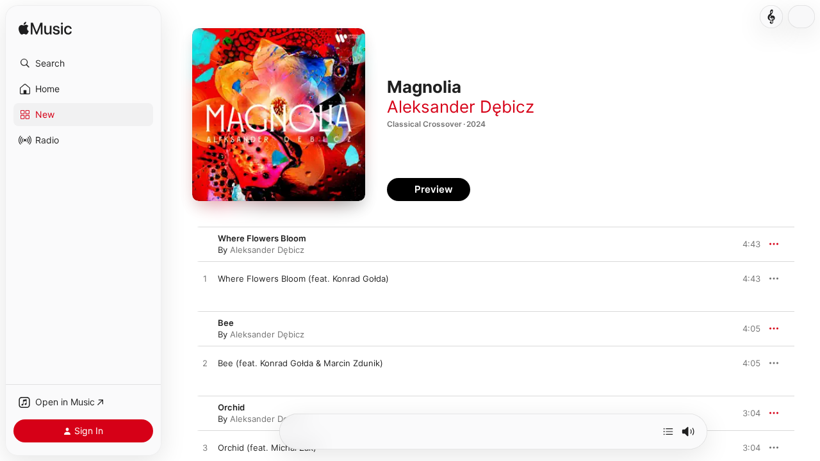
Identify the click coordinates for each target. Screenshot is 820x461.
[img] (45, 29)
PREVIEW (746, 278)
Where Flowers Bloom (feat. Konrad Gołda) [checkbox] (303, 278)
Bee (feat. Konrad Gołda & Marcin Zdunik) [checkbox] (300, 363)
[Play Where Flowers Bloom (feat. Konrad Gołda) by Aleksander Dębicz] (205, 279)
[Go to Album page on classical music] (771, 16)
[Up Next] (668, 432)
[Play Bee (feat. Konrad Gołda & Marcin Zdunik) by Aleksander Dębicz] (205, 363)
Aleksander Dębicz (460, 107)
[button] (83, 63)
